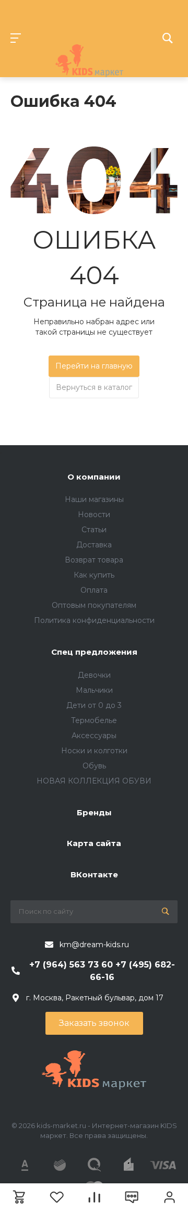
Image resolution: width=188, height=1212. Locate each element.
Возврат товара (94, 560)
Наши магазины (94, 499)
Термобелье (94, 720)
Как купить (94, 575)
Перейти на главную (94, 366)
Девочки (94, 675)
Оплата (94, 590)
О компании (94, 477)
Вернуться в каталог (94, 387)
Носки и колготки (94, 750)
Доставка (94, 544)
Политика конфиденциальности (94, 620)
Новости (94, 514)
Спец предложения (94, 652)
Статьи (94, 529)
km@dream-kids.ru (94, 944)
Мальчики (94, 690)
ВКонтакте (94, 874)
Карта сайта (94, 843)
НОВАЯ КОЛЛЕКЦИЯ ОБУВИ (94, 781)
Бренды (94, 812)
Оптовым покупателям (94, 605)
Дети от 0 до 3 (94, 705)
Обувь (94, 765)
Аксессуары (94, 735)
